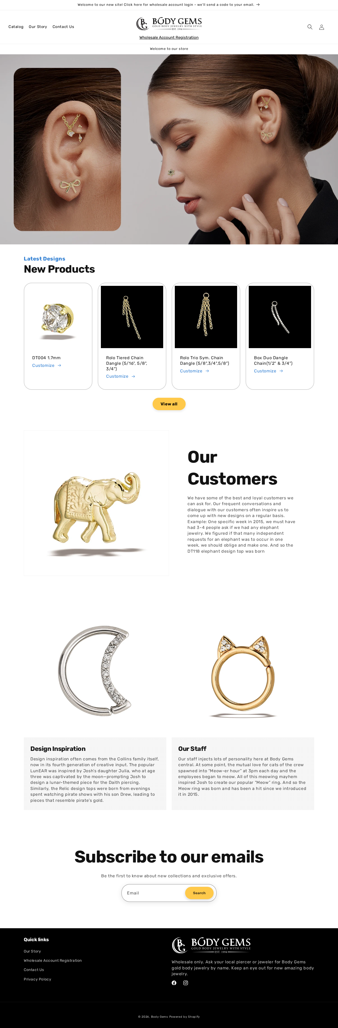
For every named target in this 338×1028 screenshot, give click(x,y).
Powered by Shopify (184, 1016)
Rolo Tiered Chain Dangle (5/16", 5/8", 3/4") (126, 363)
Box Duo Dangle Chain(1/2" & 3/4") (273, 360)
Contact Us (63, 27)
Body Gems (159, 1016)
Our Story (38, 27)
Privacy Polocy (37, 979)
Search (199, 893)
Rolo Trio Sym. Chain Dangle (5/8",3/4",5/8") (204, 360)
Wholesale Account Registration (169, 38)
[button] (16, 27)
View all (169, 403)
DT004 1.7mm (46, 357)
